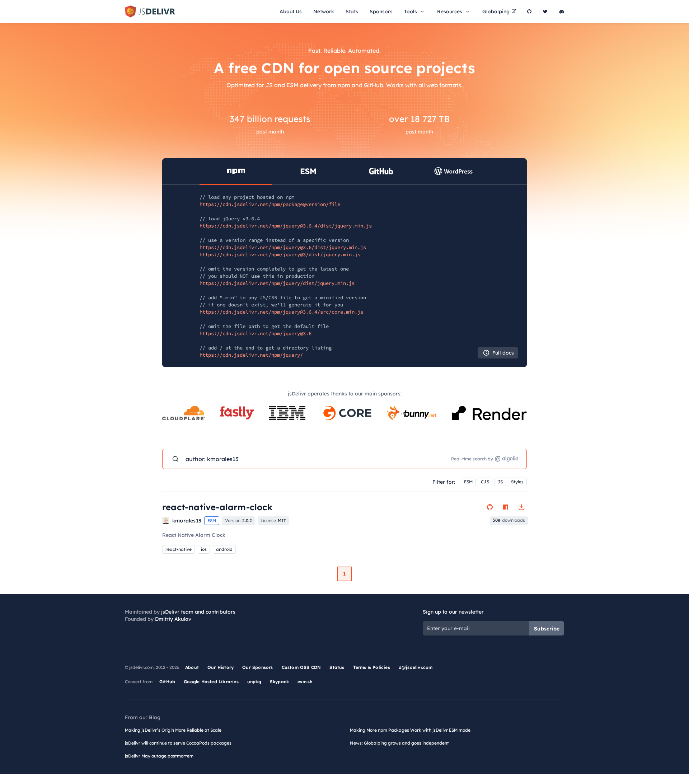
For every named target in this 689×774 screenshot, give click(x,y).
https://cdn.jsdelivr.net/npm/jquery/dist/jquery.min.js (277, 283)
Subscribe (546, 628)
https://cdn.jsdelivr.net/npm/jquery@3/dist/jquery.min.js (280, 254)
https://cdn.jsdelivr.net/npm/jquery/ (251, 355)
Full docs (503, 353)
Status (336, 667)
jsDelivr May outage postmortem (159, 756)
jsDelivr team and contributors (198, 612)
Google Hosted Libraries (211, 681)
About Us (291, 11)
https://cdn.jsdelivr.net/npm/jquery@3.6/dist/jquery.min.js (283, 247)
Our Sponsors (257, 667)
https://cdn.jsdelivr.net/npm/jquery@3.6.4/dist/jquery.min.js (286, 225)
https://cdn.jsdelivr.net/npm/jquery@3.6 (255, 333)
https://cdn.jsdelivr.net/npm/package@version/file (270, 204)
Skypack (279, 681)
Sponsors (381, 11)
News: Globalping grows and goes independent (399, 743)
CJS (485, 481)
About (192, 667)
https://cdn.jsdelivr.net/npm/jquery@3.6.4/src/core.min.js (281, 312)
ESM (468, 481)
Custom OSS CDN (301, 667)
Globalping (496, 11)
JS (500, 481)
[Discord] (561, 11)
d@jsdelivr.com (416, 667)
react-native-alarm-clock (217, 507)
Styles (517, 481)
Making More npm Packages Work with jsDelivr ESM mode (410, 730)
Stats (352, 11)
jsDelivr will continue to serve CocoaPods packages (178, 743)
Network (323, 11)
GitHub (167, 681)
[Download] (521, 507)
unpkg (254, 681)
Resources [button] (449, 11)
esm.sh (304, 681)
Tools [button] (410, 11)
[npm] (505, 507)
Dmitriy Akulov (173, 619)
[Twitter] (545, 11)
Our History (220, 667)
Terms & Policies (371, 667)
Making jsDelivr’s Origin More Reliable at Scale (173, 730)
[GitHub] (529, 11)
